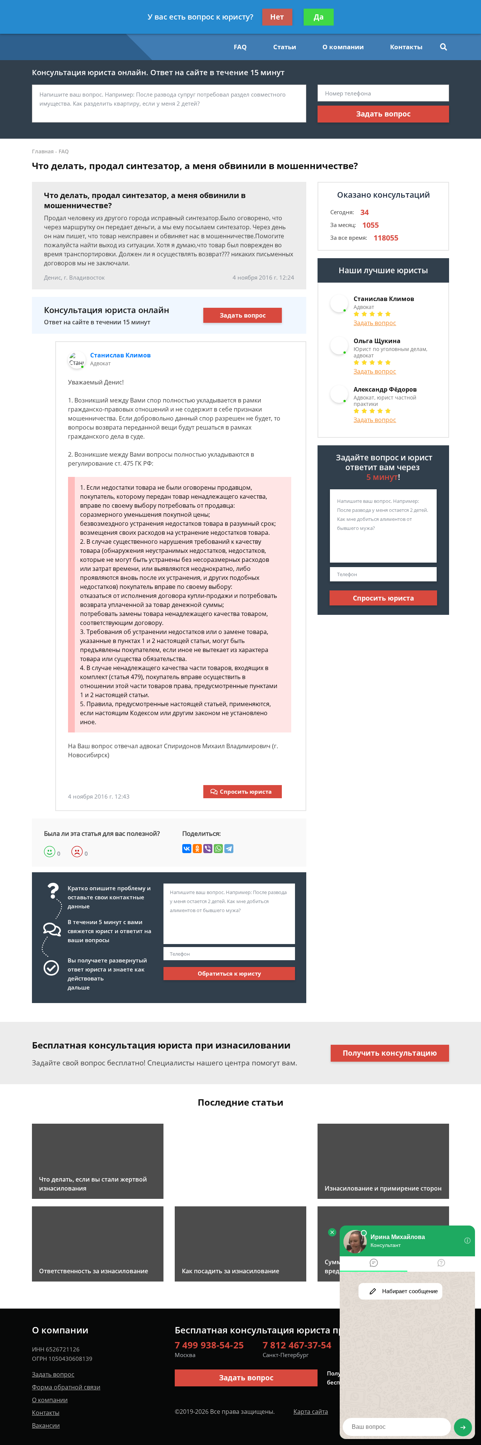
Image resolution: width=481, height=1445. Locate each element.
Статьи (284, 46)
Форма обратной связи (66, 1387)
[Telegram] (228, 848)
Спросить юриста (246, 791)
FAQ (240, 46)
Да (319, 17)
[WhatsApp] (218, 848)
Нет (277, 17)
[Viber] (207, 848)
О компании (343, 46)
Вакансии (46, 1425)
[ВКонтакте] (186, 848)
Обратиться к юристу (229, 973)
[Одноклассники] (197, 848)
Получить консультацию (390, 1053)
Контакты (406, 46)
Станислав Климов (120, 355)
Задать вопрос (383, 114)
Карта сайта (310, 1411)
